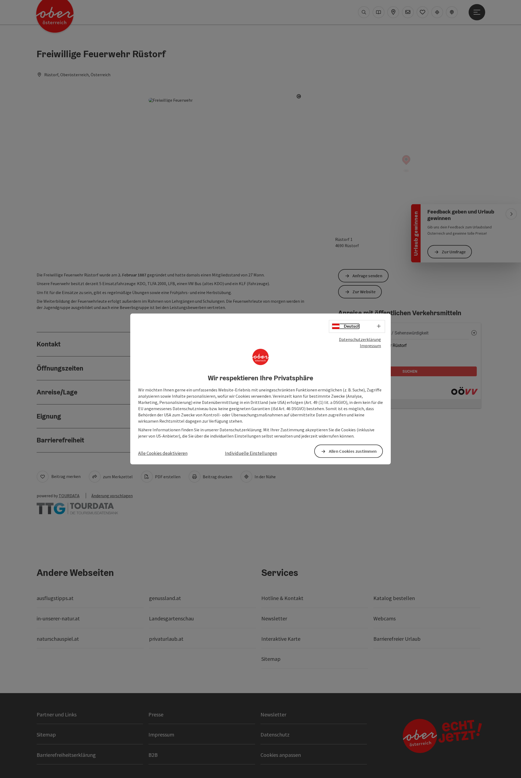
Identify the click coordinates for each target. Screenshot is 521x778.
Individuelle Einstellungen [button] (251, 453)
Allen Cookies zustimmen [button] (353, 451)
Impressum (370, 345)
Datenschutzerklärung (360, 339)
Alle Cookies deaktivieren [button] (163, 453)
